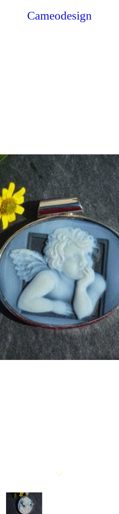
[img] (59, 257)
